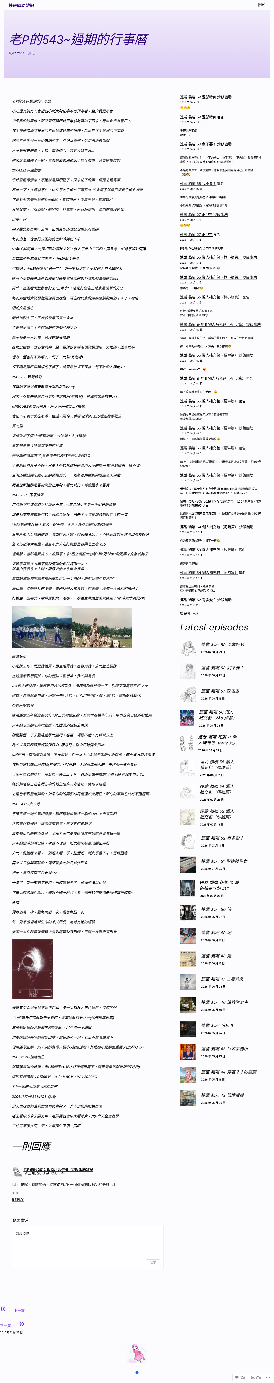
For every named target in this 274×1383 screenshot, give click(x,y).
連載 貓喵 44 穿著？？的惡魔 (228, 1072)
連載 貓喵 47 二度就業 (222, 979)
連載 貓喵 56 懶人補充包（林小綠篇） (211, 257)
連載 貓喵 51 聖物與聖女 (224, 861)
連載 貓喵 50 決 (216, 909)
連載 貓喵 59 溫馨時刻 (198, 97)
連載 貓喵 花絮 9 (217, 1025)
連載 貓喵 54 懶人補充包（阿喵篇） (209, 527)
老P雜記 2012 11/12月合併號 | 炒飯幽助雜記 (58, 1169)
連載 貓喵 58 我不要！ (198, 144)
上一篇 (19, 1311)
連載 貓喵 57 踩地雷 (196, 214)
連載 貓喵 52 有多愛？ (198, 600)
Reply (18, 1200)
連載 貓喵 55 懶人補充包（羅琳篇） (209, 355)
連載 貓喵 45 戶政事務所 (224, 1048)
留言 (153, 1262)
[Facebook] (137, 1372)
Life (31, 53)
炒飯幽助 (224, 97)
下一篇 (5, 1326)
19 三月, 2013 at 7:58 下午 (44, 1173)
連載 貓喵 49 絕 (216, 932)
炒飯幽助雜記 (21, 5)
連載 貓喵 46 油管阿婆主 (224, 1002)
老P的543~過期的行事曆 (78, 39)
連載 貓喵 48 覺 (216, 956)
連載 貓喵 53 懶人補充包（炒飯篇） (209, 550)
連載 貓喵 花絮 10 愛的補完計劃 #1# (219, 885)
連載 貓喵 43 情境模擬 (222, 1095)
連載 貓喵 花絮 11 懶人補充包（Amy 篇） (213, 324)
